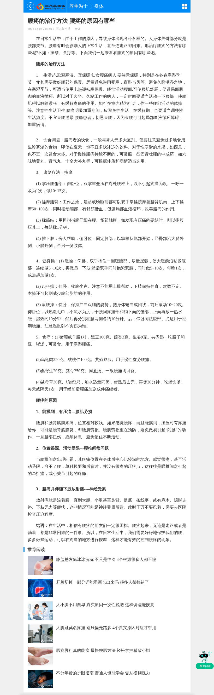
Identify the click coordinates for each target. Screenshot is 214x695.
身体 (99, 6)
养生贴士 (78, 6)
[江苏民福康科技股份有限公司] (50, 6)
